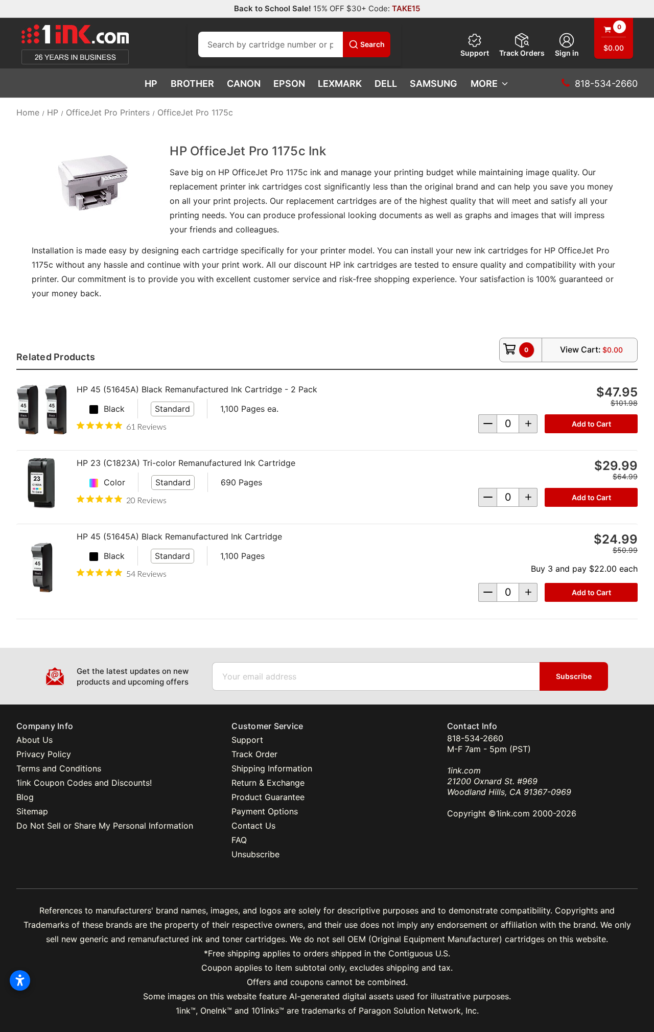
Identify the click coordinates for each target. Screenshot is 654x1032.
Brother (192, 83)
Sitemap (32, 811)
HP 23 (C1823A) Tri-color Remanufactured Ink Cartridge (186, 463)
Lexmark (340, 83)
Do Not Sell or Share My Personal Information (104, 825)
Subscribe (574, 676)
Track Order (254, 754)
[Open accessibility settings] (20, 980)
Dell (386, 83)
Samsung (433, 83)
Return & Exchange (268, 783)
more (484, 83)
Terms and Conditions (58, 768)
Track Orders (522, 53)
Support (474, 53)
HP (151, 83)
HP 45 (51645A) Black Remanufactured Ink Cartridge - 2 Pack (197, 389)
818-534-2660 (475, 738)
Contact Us (253, 825)
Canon (244, 83)
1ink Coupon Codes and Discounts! (84, 783)
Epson (289, 83)
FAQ (239, 840)
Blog (25, 797)
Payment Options (264, 811)
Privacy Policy (43, 754)
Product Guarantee (268, 797)
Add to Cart (591, 423)
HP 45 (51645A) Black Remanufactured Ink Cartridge (179, 536)
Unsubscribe (255, 854)
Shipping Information (271, 768)
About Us (34, 740)
